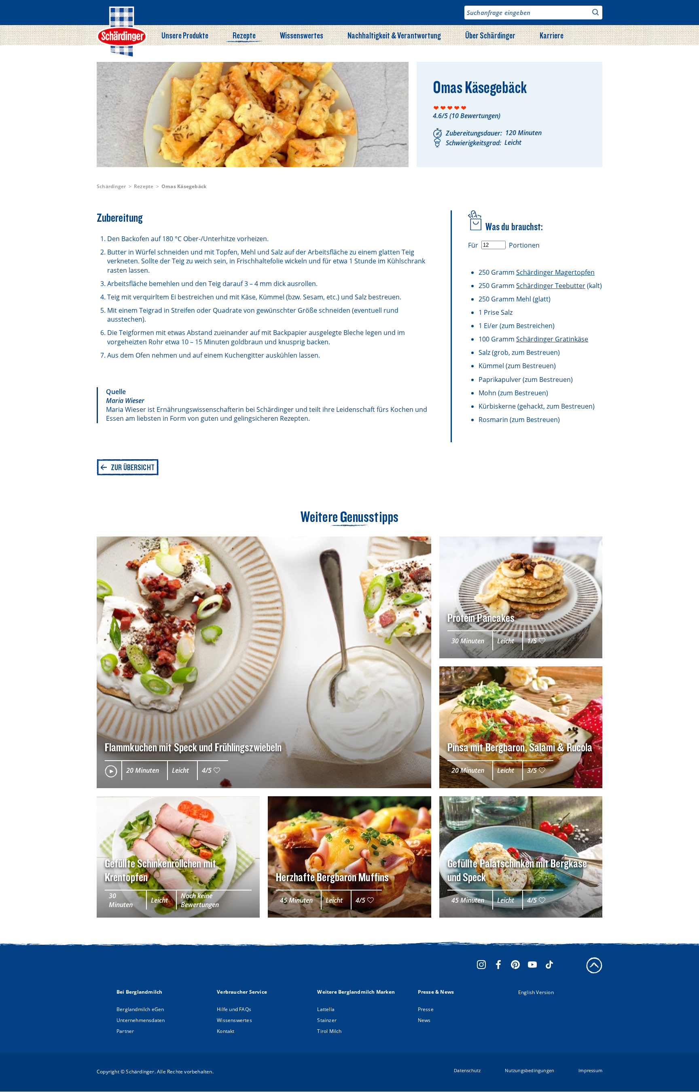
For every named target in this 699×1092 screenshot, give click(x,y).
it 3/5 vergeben (450, 108)
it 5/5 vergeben (463, 108)
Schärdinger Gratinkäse (552, 339)
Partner (125, 1031)
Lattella (326, 1009)
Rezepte (244, 35)
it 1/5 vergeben (436, 108)
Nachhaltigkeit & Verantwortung (394, 35)
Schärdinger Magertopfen (555, 272)
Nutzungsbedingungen (529, 1070)
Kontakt (225, 1031)
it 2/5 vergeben (443, 108)
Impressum (590, 1070)
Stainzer (327, 1020)
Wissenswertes (301, 35)
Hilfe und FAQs (234, 1009)
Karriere (551, 35)
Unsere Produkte (184, 35)
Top (594, 965)
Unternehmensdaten (140, 1020)
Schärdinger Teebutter (550, 285)
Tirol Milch (329, 1031)
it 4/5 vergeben (456, 108)
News (424, 1020)
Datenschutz (467, 1070)
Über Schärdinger (490, 35)
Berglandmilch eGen (140, 1009)
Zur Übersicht (133, 467)
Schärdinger (111, 186)
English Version (536, 992)
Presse (426, 1009)
